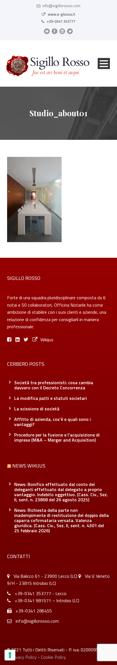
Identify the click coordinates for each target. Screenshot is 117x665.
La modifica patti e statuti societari (50, 398)
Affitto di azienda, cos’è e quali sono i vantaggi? (52, 422)
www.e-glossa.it (61, 14)
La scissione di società (36, 408)
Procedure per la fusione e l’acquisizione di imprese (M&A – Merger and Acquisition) (57, 437)
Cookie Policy (53, 657)
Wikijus (46, 339)
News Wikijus (28, 465)
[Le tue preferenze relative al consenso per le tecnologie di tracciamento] (10, 655)
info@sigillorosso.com (61, 6)
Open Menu (104, 63)
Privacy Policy (23, 657)
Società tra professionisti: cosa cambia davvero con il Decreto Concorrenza (53, 385)
